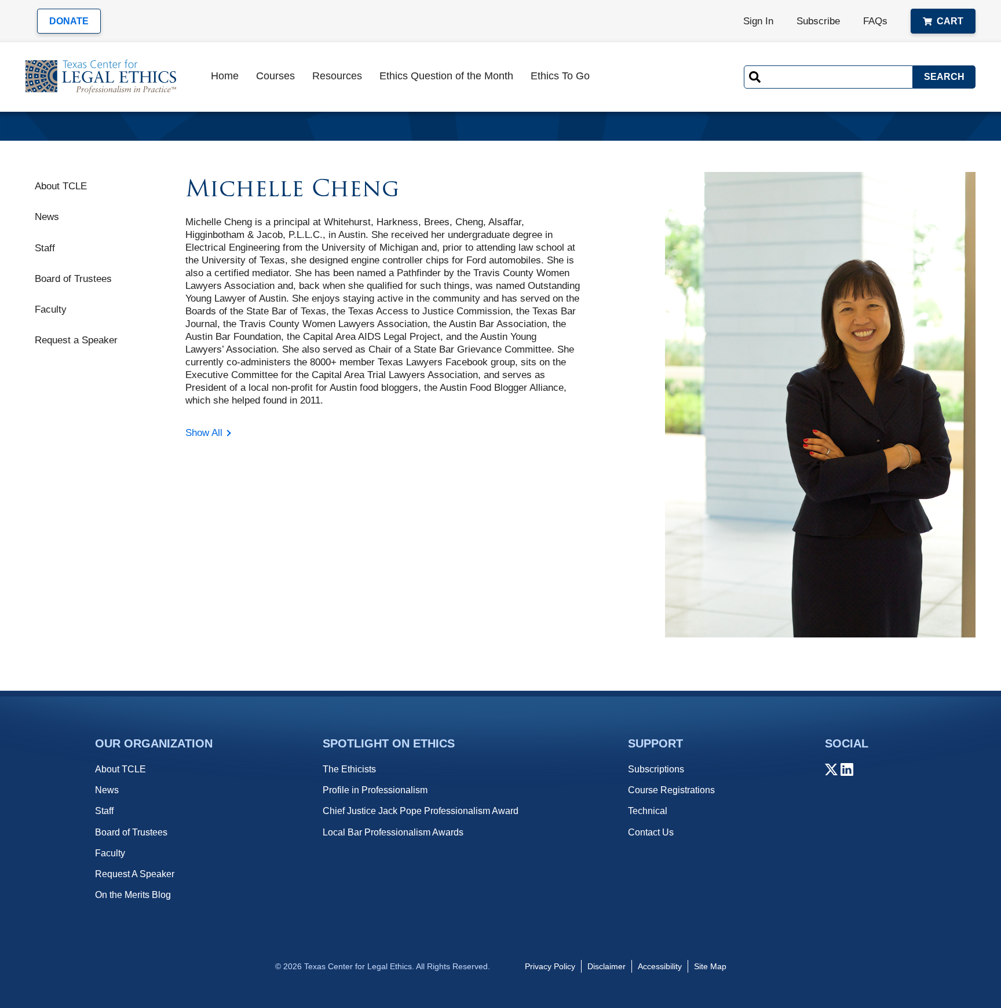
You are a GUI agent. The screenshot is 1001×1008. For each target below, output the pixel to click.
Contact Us (651, 832)
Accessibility (660, 966)
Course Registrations (671, 790)
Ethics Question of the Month (446, 76)
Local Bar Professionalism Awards (393, 832)
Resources (337, 76)
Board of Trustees (73, 278)
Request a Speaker (76, 340)
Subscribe (818, 21)
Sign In (758, 21)
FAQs (875, 21)
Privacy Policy (550, 966)
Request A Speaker (134, 874)
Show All (203, 432)
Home (225, 76)
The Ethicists (349, 769)
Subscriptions (656, 769)
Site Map (710, 966)
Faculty (51, 309)
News (47, 216)
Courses (275, 76)
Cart (950, 21)
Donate (69, 21)
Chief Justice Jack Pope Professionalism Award (420, 811)
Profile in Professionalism (375, 790)
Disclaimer (606, 966)
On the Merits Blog (133, 895)
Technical (647, 811)
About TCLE (61, 186)
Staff (45, 247)
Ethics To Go (560, 76)
